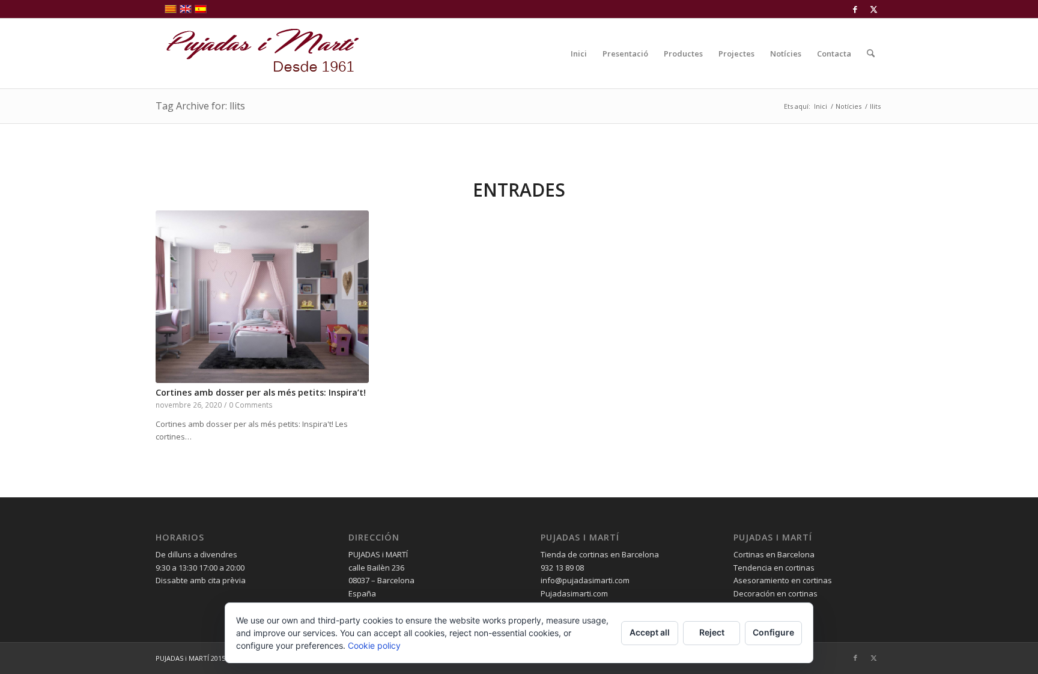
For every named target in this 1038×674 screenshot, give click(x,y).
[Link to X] (873, 9)
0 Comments (251, 404)
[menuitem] (579, 53)
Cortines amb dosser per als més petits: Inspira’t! (261, 392)
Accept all (650, 632)
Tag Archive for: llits (200, 105)
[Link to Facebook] (855, 9)
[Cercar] (870, 53)
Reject (711, 632)
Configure (773, 632)
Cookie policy (374, 645)
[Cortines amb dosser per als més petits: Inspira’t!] (262, 296)
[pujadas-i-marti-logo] (258, 53)
